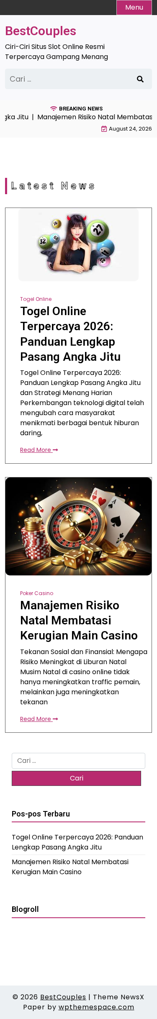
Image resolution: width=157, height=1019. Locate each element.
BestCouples (40, 30)
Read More (36, 450)
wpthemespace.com (96, 1007)
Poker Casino (36, 593)
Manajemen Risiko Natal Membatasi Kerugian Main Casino (79, 620)
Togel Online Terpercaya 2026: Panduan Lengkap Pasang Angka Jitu (70, 334)
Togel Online (35, 299)
